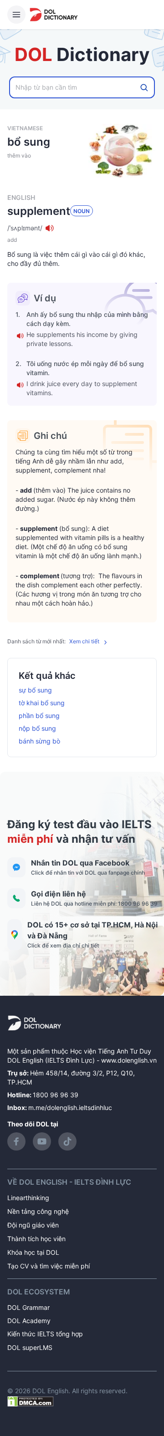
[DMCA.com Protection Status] (30, 1401)
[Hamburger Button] (16, 14)
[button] (82, 228)
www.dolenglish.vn (129, 1060)
